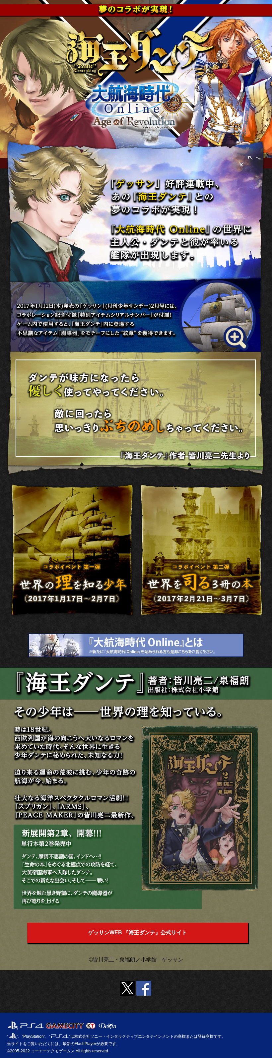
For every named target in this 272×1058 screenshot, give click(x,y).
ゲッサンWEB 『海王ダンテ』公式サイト (137, 932)
